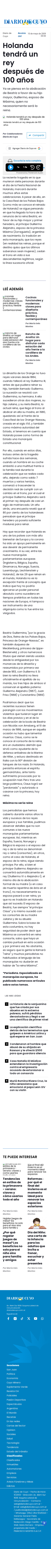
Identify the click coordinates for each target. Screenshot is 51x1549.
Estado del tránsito (17, 1451)
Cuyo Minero (14, 1382)
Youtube (35, 1318)
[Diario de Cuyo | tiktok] (42, 22)
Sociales (11, 1434)
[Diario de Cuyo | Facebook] (24, 22)
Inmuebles (12, 1464)
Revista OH (13, 1391)
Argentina (12, 1408)
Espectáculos (14, 1404)
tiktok (22, 1318)
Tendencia (12, 1447)
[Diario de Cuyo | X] (36, 22)
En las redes (13, 1421)
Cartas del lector (16, 1425)
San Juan (12, 1369)
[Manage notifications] (44, 1523)
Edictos (11, 1486)
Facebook (8, 1318)
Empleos (11, 1473)
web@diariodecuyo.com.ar (27, 1503)
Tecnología (13, 1443)
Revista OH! (22, 35)
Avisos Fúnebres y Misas (20, 1481)
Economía (12, 1378)
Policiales (12, 1395)
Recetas (11, 1417)
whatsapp (42, 1318)
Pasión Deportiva (16, 1399)
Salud (10, 1438)
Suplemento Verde (17, 1387)
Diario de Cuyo (7, 35)
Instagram (15, 1318)
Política (11, 1374)
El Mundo (12, 1412)
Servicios (11, 1477)
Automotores (14, 1468)
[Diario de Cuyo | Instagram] (30, 22)
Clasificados (13, 1460)
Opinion (11, 1430)
